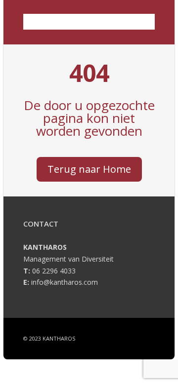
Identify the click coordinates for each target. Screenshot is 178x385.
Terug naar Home (89, 169)
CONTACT (40, 224)
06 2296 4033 (54, 270)
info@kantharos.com (64, 282)
